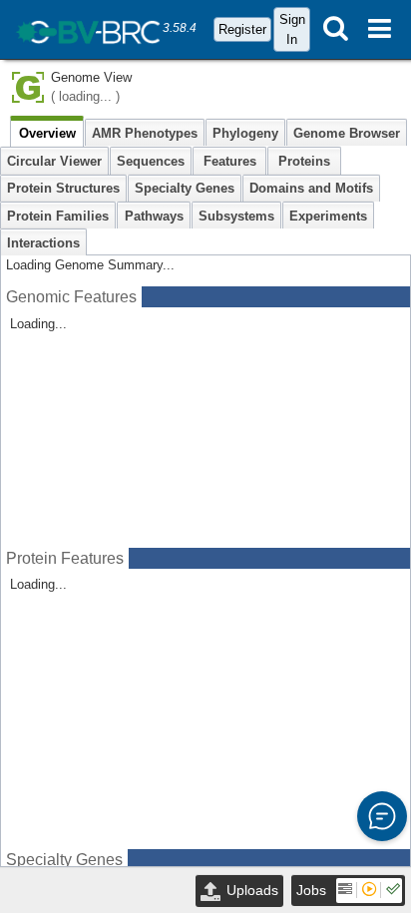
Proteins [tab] (304, 161)
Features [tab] (230, 161)
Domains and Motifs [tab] (311, 188)
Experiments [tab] (328, 216)
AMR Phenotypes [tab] (145, 133)
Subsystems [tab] (236, 216)
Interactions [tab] (43, 242)
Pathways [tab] (154, 216)
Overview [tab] (47, 133)
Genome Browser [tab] (346, 133)
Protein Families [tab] (58, 216)
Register (242, 29)
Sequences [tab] (151, 161)
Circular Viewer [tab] (54, 161)
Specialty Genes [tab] (184, 188)
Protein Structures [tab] (63, 188)
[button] (382, 816)
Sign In (292, 29)
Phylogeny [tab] (245, 133)
